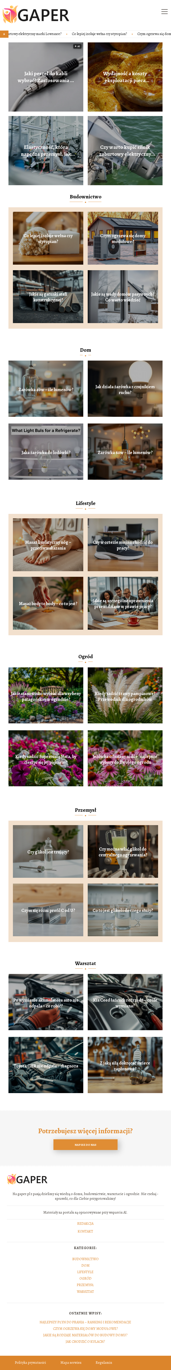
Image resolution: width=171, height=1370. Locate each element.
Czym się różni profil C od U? (48, 910)
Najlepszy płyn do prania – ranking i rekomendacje (85, 1322)
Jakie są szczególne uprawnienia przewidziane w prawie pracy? (123, 604)
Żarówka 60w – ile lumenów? (125, 453)
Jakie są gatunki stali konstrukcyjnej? (48, 297)
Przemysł (85, 810)
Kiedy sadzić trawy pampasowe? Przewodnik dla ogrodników (125, 696)
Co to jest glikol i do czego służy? (123, 910)
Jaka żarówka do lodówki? (46, 453)
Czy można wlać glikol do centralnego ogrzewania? (123, 852)
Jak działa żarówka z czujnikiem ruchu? (125, 390)
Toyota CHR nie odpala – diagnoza (46, 1066)
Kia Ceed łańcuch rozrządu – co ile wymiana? (125, 1003)
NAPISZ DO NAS (85, 1145)
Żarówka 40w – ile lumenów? (45, 390)
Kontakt (85, 1231)
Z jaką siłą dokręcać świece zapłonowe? (125, 1066)
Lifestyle (86, 503)
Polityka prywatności (30, 1362)
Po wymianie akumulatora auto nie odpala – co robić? (46, 1003)
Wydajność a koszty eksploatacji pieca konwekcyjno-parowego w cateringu (125, 77)
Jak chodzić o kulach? (85, 1341)
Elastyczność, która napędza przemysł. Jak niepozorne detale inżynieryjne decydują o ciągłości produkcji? (45, 151)
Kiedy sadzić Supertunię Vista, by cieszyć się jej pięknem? (45, 759)
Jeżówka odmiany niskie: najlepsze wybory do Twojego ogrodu (125, 759)
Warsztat (85, 963)
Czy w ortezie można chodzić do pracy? (123, 545)
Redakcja (85, 1224)
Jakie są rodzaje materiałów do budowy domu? (85, 1335)
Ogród (85, 656)
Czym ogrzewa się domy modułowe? (107, 34)
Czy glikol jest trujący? (48, 852)
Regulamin (104, 1362)
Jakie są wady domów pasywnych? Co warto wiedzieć (122, 297)
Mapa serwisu (70, 1362)
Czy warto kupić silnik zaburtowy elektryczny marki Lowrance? (125, 151)
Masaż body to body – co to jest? (48, 604)
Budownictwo (86, 196)
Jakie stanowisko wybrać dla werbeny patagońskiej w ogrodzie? (46, 696)
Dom (85, 349)
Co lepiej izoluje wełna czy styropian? (42, 34)
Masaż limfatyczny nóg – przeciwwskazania (48, 545)
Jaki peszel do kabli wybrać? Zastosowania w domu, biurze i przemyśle (45, 77)
